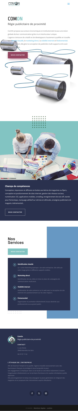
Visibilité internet (24, 287)
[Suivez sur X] (39, 393)
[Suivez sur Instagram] (46, 393)
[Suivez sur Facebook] (32, 393)
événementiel (62, 41)
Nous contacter (18, 55)
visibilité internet (47, 41)
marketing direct (32, 41)
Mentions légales (40, 408)
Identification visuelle (25, 264)
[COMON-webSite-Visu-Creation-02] (39, 179)
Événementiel (23, 298)
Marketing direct (24, 276)
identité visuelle (17, 41)
